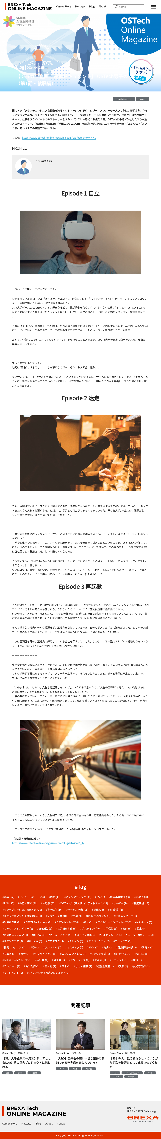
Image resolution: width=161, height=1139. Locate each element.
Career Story (63, 6)
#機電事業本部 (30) (120, 897)
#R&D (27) (8, 903)
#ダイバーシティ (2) (98, 941)
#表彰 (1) (122, 966)
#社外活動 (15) (116, 909)
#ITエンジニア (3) (12, 941)
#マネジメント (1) (12, 972)
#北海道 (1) (99, 960)
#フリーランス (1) (79, 960)
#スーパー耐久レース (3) (140, 935)
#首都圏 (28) (141, 897)
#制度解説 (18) (140, 903)
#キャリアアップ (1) (44, 954)
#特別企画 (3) (34, 941)
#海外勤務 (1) (31, 966)
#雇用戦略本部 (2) (126, 947)
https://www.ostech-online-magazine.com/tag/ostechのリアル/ (59, 137)
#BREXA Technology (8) (37, 922)
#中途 (142, 99)
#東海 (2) (34, 947)
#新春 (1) (24, 954)
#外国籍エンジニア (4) (15, 935)
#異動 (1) (136, 960)
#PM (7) (87, 922)
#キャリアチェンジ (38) (77, 897)
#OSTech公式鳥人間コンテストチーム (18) (83, 903)
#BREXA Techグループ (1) (17, 960)
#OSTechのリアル (124, 99)
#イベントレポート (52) (31, 897)
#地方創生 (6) (44, 928)
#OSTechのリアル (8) (98, 916)
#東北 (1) (65, 966)
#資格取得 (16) (54, 909)
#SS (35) (100, 897)
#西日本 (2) (146, 947)
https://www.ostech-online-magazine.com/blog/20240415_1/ (48, 843)
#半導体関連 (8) (11, 922)
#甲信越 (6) (110, 928)
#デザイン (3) (75, 941)
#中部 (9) (76, 916)
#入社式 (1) (41, 960)
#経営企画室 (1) (105, 966)
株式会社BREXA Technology (141, 1111)
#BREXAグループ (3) (110, 935)
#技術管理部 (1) (123, 954)
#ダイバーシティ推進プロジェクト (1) (48, 972)
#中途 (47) (55, 897)
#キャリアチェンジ (132, 1073)
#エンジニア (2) (122, 941)
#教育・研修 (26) (27, 903)
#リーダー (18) (120, 903)
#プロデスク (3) (55, 941)
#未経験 (116, 1076)
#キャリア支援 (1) (99, 954)
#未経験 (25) (48, 903)
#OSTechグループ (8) (67, 922)
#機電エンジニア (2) (13, 947)
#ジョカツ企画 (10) (57, 916)
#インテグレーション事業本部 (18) (22, 909)
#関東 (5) (140, 928)
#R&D (62, 1068)
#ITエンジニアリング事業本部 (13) (22, 916)
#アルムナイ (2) (52, 947)
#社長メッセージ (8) (125, 916)
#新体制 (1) (49, 966)
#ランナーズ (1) (11, 966)
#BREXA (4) (38, 935)
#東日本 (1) (141, 954)
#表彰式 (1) (8, 954)
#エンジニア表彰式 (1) (73, 954)
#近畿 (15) (98, 909)
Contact (61, 1123)
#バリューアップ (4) (59, 935)
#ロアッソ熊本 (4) (85, 935)
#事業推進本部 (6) (66, 928)
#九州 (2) (107, 947)
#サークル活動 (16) (77, 909)
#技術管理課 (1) (141, 966)
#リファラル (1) (119, 960)
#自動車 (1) (58, 960)
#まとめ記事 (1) (83, 966)
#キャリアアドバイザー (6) (17, 928)
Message (80, 6)
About (102, 6)
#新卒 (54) (8, 897)
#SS (7, 1073)
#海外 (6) (126, 928)
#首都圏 (34, 1073)
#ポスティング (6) (90, 928)
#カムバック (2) (74, 947)
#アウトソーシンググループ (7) (114, 922)
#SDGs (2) (92, 947)
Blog (92, 6)
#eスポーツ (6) (143, 922)
